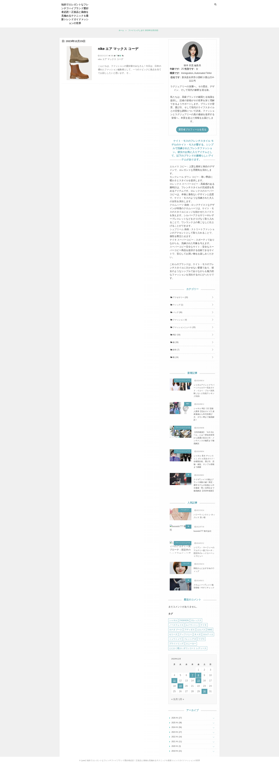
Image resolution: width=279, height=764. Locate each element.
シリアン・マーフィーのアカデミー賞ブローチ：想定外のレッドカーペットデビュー (204, 551)
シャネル (173, 620)
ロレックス (196, 620)
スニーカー (191, 643)
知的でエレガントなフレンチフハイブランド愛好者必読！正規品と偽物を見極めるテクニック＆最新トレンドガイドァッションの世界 (74, 14)
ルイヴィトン (192, 625)
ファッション (179, 320)
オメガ (197, 634)
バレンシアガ (190, 639)
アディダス (189, 629)
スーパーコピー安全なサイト (185, 247)
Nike (210, 629)
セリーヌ (173, 634)
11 (174, 680)
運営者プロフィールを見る (192, 129)
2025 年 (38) (176, 723)
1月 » (181, 699)
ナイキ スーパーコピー (182, 240)
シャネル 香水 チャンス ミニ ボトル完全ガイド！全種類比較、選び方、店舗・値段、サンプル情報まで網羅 (204, 461)
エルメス (201, 629)
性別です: (190, 69)
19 (180, 686)
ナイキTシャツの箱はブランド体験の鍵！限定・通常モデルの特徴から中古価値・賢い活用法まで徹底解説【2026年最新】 (204, 485)
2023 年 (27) (176, 732)
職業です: (175, 73)
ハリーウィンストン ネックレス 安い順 (204, 516)
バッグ (177, 312)
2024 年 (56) (176, 727)
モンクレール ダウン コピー (184, 177)
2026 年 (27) (176, 718)
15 (198, 680)
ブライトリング (176, 643)
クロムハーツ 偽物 (179, 205)
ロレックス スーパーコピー (184, 184)
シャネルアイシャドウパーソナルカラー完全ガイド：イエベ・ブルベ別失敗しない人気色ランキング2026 (204, 390)
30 (204, 691)
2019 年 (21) (176, 751)
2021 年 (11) (176, 741)
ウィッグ (177, 305)
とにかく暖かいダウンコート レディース (187, 648)
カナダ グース (175, 629)
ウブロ (201, 639)
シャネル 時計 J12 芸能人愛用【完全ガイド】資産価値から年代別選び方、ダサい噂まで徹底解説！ (204, 414)
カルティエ (208, 634)
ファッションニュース (183, 327)
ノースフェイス (176, 625)
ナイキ (204, 625)
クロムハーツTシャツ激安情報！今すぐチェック (204, 586)
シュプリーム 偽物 (179, 229)
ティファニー (186, 634)
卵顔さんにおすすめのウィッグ (204, 569)
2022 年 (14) (176, 737)
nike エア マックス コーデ (118, 48)
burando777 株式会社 (202, 531)
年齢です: (175, 69)
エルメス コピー (178, 166)
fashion (184, 620)
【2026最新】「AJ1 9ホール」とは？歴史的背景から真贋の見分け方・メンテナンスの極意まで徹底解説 (204, 438)
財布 (175, 350)
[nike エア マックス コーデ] (79, 79)
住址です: (175, 77)
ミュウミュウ (175, 639)
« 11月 (174, 699)
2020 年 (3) (176, 746)
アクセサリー (180, 297)
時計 (176, 335)
